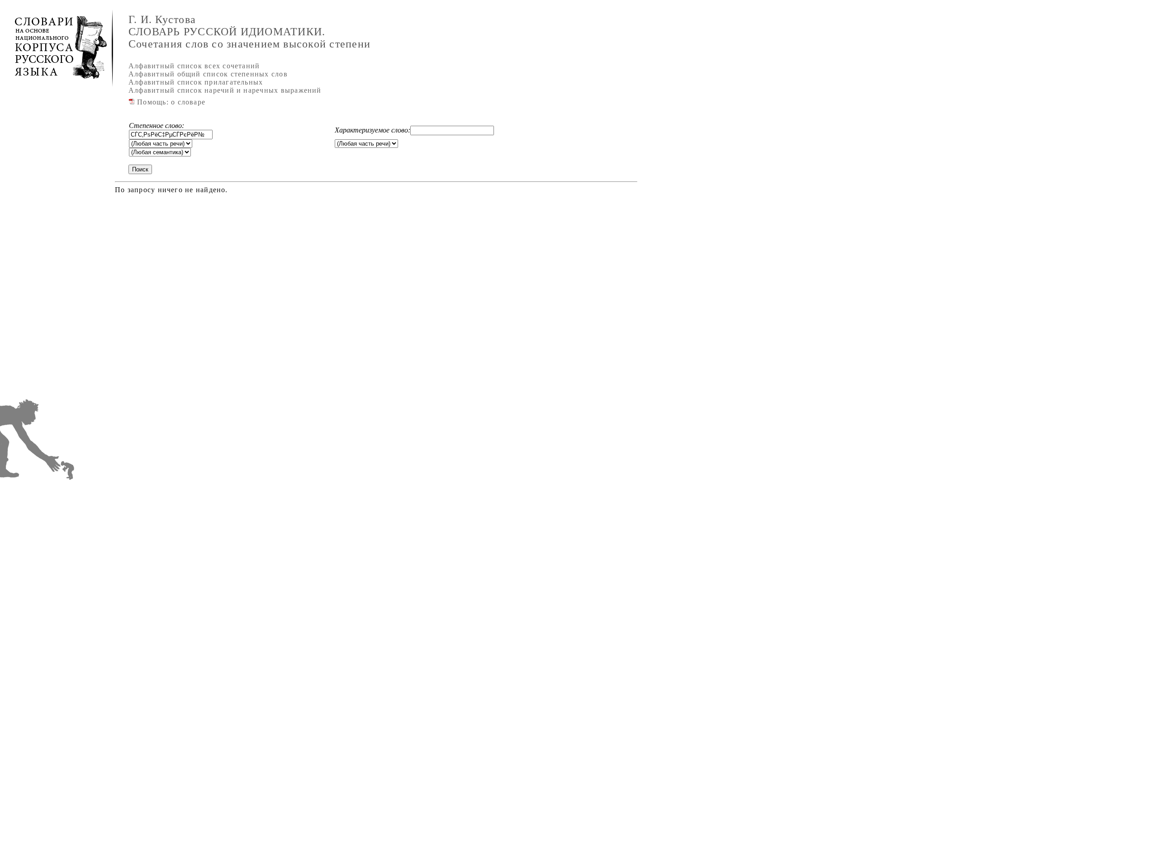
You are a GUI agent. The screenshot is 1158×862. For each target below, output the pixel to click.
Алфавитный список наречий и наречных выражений (225, 90)
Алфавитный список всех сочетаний (194, 66)
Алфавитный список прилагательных (195, 82)
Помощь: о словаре (170, 102)
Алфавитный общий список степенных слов (208, 74)
